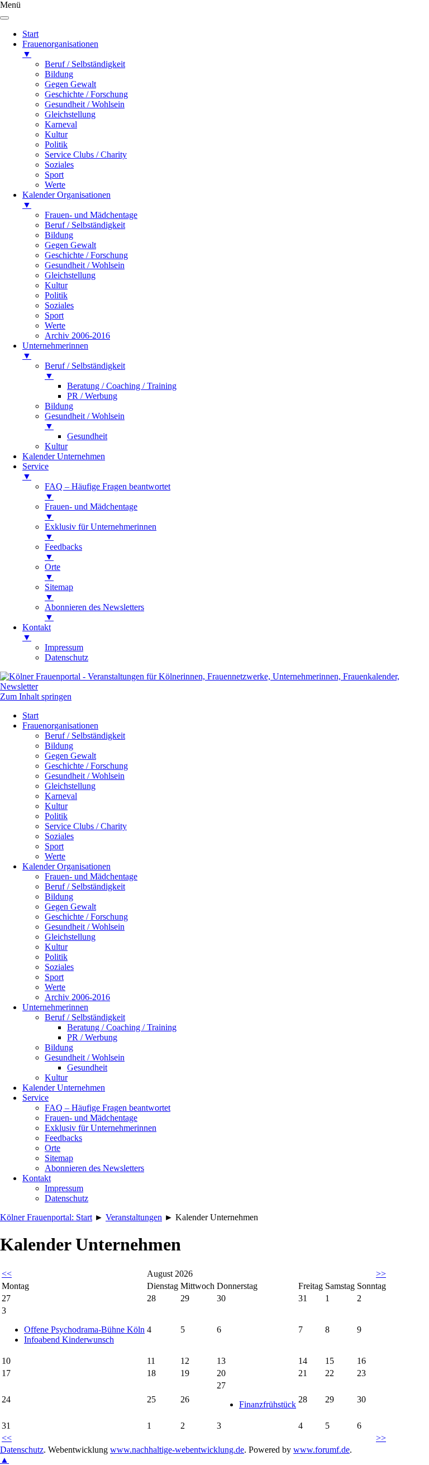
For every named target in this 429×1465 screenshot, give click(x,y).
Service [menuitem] (35, 471)
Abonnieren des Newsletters (94, 1168)
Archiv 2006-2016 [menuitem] (77, 335)
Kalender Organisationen (66, 866)
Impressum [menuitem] (64, 647)
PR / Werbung (92, 1037)
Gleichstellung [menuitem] (70, 114)
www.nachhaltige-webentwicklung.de (177, 1449)
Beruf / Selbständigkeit (85, 735)
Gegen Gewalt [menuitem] (70, 84)
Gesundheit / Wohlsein (85, 776)
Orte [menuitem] (52, 572)
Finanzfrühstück (267, 1404)
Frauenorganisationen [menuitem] (60, 49)
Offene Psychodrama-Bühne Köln (84, 1329)
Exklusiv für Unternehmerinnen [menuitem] (100, 531)
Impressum (64, 1188)
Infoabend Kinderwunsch (69, 1339)
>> (381, 1273)
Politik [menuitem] (56, 144)
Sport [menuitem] (54, 174)
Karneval (61, 796)
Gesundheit (87, 1067)
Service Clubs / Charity (86, 826)
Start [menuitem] (30, 34)
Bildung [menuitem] (59, 74)
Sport (54, 846)
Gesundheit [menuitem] (87, 436)
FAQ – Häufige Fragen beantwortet (107, 1107)
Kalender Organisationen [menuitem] (66, 200)
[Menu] (4, 18)
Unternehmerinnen (55, 1007)
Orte (52, 1148)
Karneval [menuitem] (61, 124)
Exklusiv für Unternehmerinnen (100, 1128)
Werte (55, 856)
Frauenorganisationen (60, 725)
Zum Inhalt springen (36, 696)
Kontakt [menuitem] (36, 632)
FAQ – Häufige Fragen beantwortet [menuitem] (107, 491)
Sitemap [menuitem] (59, 592)
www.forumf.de (321, 1449)
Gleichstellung (70, 786)
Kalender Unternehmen (63, 1087)
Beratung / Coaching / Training (122, 1027)
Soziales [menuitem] (59, 164)
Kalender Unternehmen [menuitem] (63, 456)
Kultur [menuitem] (56, 134)
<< (7, 1273)
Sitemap (59, 1158)
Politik (56, 816)
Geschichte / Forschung (86, 765)
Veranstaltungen (134, 1217)
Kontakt (36, 1178)
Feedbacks (63, 1138)
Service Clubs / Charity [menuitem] (86, 154)
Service (35, 1097)
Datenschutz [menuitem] (66, 657)
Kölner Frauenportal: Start (46, 1217)
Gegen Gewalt (70, 755)
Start (30, 715)
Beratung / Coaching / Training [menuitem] (122, 386)
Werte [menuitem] (55, 184)
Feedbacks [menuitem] (63, 552)
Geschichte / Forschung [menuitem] (86, 94)
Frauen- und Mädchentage (91, 876)
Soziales (59, 836)
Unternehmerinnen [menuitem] (55, 350)
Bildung (59, 745)
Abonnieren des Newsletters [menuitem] (94, 612)
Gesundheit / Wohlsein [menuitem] (85, 104)
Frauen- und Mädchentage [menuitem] (91, 215)
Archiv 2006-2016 (77, 997)
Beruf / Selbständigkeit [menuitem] (85, 64)
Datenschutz (66, 1198)
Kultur (56, 806)
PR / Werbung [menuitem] (92, 396)
